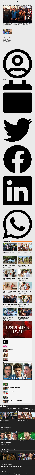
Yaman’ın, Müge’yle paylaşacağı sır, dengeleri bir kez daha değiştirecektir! (24, 318)
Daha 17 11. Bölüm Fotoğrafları (4, 425)
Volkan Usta (4, 254)
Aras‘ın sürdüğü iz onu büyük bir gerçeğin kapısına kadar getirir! (9, 266)
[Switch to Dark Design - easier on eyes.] (30, 1)
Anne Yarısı (10, 340)
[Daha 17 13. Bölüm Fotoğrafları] (8, 415)
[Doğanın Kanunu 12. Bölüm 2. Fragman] (5, 388)
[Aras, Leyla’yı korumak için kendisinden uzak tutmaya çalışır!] (10, 299)
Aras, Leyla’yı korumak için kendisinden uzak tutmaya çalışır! (10, 305)
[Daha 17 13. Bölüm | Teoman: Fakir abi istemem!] (5, 397)
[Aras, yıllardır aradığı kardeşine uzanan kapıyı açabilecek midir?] (10, 247)
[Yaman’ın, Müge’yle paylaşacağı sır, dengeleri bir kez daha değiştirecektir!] (25, 312)
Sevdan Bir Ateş (10, 353)
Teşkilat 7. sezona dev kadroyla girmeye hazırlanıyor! (8, 468)
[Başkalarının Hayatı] (17, 329)
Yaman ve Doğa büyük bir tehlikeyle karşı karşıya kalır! (24, 305)
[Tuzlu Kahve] (5, 346)
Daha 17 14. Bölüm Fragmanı (8, 380)
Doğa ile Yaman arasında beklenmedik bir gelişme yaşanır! (24, 253)
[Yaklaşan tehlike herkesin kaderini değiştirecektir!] (25, 273)
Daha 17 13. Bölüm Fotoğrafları (4, 420)
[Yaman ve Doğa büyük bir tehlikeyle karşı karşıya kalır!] (25, 299)
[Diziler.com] (17, 1)
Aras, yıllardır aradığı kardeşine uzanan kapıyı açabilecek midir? (9, 253)
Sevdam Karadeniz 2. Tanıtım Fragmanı (14, 383)
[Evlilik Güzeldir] (5, 350)
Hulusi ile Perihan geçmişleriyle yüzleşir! (24, 265)
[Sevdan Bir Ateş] (5, 355)
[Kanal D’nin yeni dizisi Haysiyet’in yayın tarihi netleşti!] (8, 456)
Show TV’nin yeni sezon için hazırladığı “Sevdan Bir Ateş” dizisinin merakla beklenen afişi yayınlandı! (14, 462)
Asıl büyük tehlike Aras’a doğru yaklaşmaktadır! (8, 318)
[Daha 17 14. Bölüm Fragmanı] (17, 371)
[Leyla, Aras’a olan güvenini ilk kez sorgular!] (10, 286)
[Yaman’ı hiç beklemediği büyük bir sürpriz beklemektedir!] (25, 286)
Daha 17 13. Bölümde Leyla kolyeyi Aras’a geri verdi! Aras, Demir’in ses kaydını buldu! (11, 466)
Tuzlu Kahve (10, 345)
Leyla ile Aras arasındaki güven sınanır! (9, 278)
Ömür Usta (10, 358)
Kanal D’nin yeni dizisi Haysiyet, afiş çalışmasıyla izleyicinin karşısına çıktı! (10, 471)
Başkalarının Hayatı (6, 338)
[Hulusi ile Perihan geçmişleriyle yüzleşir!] (25, 260)
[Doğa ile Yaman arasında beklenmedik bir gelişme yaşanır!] (25, 247)
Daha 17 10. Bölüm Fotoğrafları (5, 429)
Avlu (4, 34)
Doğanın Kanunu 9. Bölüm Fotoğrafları (6, 427)
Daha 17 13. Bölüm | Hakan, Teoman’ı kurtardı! (15, 400)
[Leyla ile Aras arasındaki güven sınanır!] (10, 273)
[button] (17, 130)
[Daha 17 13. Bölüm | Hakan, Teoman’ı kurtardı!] (5, 401)
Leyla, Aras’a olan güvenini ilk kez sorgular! (9, 291)
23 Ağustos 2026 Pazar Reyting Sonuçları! (6, 464)
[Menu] (3, 1)
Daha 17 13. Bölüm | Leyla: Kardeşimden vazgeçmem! (8, 449)
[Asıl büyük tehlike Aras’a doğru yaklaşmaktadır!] (10, 312)
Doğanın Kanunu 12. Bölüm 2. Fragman (14, 387)
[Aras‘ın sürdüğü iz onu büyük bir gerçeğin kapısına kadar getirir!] (10, 260)
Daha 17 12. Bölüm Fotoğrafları (5, 422)
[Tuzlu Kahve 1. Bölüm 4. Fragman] (5, 392)
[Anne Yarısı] (5, 342)
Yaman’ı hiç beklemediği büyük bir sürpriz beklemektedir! (24, 292)
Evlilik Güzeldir (10, 349)
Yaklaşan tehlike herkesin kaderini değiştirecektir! (23, 279)
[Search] (31, 1)
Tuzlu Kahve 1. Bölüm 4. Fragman (13, 391)
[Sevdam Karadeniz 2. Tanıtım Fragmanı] (5, 384)
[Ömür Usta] (5, 359)
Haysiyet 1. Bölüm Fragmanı (4, 451)
